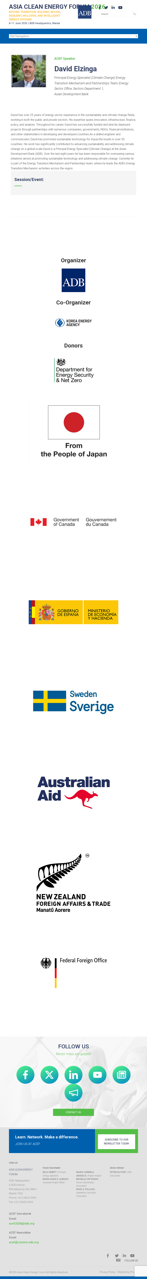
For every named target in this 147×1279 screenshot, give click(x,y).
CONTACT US (73, 1112)
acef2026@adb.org (21, 1223)
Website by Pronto (127, 1272)
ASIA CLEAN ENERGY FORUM (57, 7)
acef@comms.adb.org (24, 1242)
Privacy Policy (108, 1272)
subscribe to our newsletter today (116, 1141)
